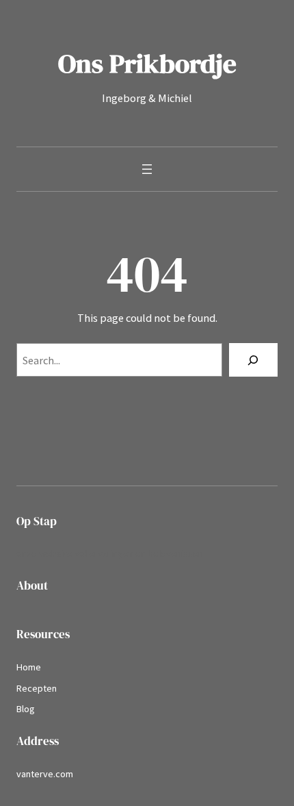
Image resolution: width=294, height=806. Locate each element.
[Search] (253, 360)
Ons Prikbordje (147, 63)
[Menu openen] (147, 169)
